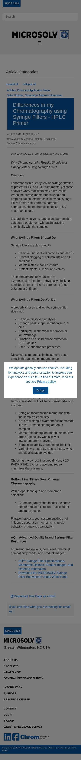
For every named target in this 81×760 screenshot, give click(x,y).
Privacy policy (46, 381)
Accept (40, 390)
